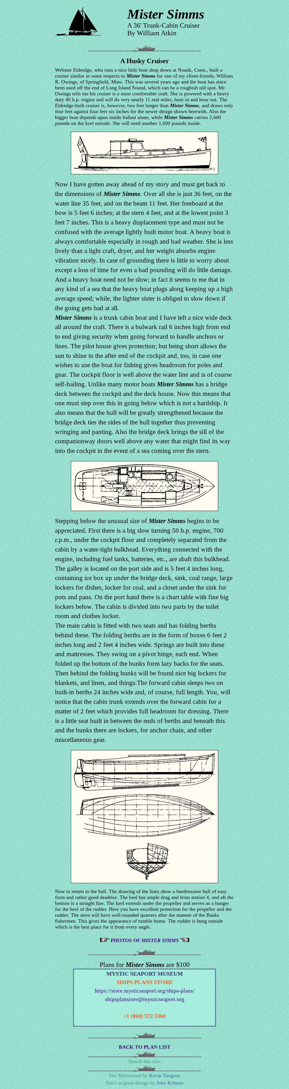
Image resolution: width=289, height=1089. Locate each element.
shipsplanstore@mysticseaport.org (144, 999)
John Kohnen (169, 1083)
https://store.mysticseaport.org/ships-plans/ (144, 990)
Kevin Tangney (164, 1075)
